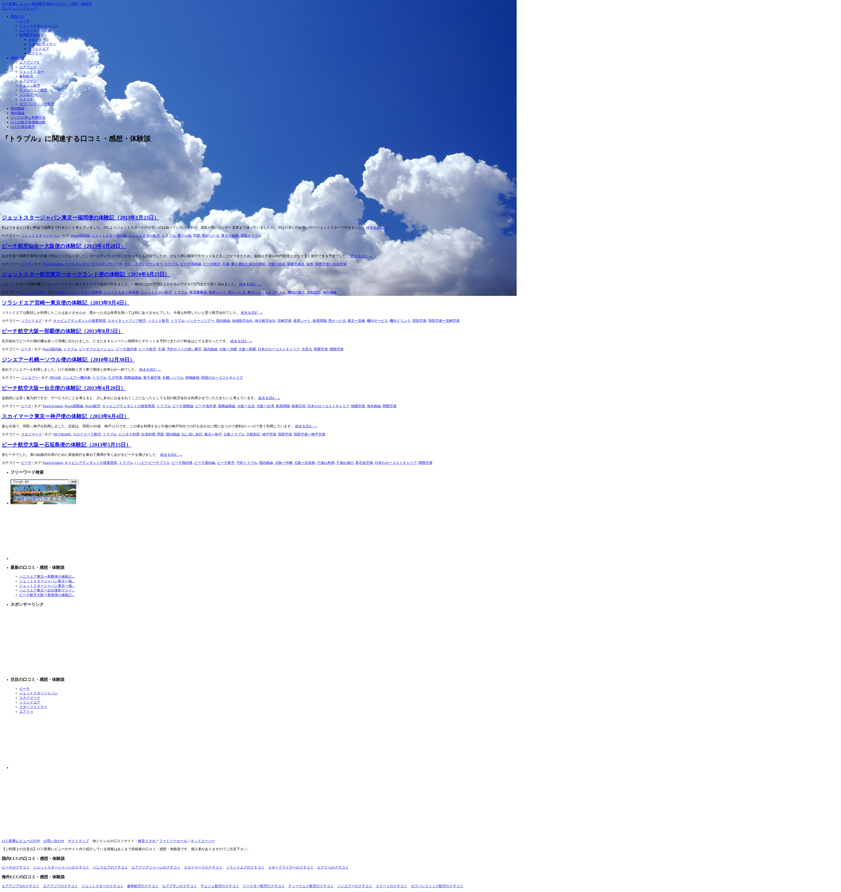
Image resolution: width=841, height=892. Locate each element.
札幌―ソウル (173, 377)
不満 (225, 264)
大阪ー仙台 (276, 264)
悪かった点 (210, 235)
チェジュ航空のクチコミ (220, 886)
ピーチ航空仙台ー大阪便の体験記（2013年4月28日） (64, 246)
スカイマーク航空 (87, 434)
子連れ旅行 (345, 463)
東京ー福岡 (230, 235)
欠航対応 (314, 292)
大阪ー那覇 (247, 349)
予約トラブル (246, 463)
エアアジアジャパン (35, 30)
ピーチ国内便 (126, 349)
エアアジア (28, 67)
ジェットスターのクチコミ (102, 886)
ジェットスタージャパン (38, 26)
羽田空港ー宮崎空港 (444, 321)
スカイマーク (38, 39)
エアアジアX (29, 62)
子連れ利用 (325, 463)
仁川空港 (115, 377)
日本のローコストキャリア (279, 349)
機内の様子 (296, 292)
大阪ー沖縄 (228, 349)
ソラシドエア (38, 49)
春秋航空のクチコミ (143, 886)
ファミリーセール (173, 841)
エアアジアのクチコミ (60, 886)
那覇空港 (321, 349)
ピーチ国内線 (190, 264)
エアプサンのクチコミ (179, 886)
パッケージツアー (200, 321)
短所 (309, 264)
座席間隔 (320, 321)
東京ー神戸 (213, 434)
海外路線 (18, 113)
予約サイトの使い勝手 (184, 349)
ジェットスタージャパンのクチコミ (61, 867)
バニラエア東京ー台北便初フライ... (46, 590)
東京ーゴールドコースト (266, 292)
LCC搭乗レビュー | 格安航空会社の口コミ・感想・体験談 (47, 4)
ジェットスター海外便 (121, 292)
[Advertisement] (133, 179)
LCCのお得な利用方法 (28, 117)
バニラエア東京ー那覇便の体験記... (46, 576)
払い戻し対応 (192, 434)
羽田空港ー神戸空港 (309, 434)
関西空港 (337, 349)
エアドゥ (35, 53)
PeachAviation (53, 264)
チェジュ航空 (29, 85)
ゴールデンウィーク (106, 264)
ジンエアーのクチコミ (354, 886)
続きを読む (377, 227)
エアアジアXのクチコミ (20, 886)
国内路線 (18, 108)
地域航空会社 (242, 321)
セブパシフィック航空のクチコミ (437, 886)
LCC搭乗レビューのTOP (21, 841)
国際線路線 (132, 377)
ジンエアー (28, 95)
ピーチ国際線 (182, 406)
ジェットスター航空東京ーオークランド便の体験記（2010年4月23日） (86, 274)
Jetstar (61, 292)
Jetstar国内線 (80, 235)
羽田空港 (419, 321)
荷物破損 (192, 377)
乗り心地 (184, 235)
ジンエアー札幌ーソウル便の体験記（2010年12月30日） (68, 359)
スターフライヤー (42, 44)
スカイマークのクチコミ (203, 867)
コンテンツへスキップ (19, 8)
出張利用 (148, 434)
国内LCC (18, 16)
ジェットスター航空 (144, 235)
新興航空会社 (29, 35)
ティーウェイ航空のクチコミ (311, 886)
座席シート (217, 292)
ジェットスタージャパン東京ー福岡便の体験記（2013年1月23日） (80, 217)
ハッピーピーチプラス (152, 463)
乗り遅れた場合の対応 (248, 264)
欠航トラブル (234, 434)
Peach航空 (93, 406)
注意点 (307, 349)
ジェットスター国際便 (84, 292)
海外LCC (18, 58)
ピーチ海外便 (205, 406)
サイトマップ (78, 841)
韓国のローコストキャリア (222, 377)
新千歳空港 (152, 377)
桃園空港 (358, 406)
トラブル (169, 235)
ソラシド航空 (158, 321)
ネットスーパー (203, 841)
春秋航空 (26, 76)
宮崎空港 (284, 321)
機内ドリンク (400, 321)
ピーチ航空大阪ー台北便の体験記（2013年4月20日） (64, 388)
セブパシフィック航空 (36, 104)
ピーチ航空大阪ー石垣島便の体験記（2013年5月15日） (66, 445)
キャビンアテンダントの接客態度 (79, 321)
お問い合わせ (53, 841)
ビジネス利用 (129, 434)
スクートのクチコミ (391, 886)
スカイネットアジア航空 (127, 321)
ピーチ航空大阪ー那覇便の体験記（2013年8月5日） (62, 331)
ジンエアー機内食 (77, 377)
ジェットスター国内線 (109, 235)
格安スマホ (146, 841)
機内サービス (377, 321)
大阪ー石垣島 (304, 463)
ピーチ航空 (212, 264)
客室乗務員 (198, 292)
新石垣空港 (364, 463)
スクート (26, 99)
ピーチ (24, 21)
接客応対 (299, 406)
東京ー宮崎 (356, 321)
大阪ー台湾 (265, 406)
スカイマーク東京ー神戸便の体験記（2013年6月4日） (65, 416)
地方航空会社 (265, 321)
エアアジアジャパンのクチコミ (155, 867)
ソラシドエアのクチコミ (245, 867)
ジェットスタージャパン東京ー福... (46, 581)
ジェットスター (31, 72)
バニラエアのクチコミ (110, 867)
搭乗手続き (296, 264)
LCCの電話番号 (23, 127)
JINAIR (55, 377)
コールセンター (77, 264)
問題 (196, 235)
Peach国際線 (74, 406)
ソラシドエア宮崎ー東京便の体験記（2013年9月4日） (65, 303)
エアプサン (28, 81)
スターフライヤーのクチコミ (291, 867)
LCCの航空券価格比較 (28, 122)
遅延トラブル (250, 235)
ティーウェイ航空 (33, 90)
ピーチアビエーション (96, 349)
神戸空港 (269, 434)
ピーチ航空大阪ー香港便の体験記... (46, 595)
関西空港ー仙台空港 (331, 264)
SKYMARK (62, 434)
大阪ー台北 (246, 406)
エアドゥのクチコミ (333, 867)
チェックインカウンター (143, 264)
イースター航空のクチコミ (264, 886)
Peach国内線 (52, 349)
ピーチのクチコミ (16, 867)
